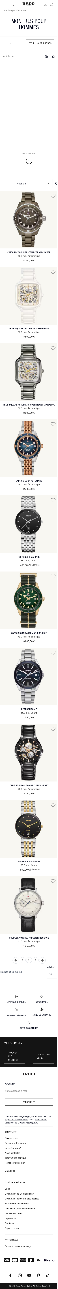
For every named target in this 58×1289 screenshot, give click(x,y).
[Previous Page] (16, 960)
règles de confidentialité (16, 1119)
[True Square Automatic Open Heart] (29, 296)
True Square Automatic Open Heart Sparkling (29, 404)
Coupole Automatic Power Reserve (29, 937)
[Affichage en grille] (46, 56)
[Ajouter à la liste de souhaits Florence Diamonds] (53, 500)
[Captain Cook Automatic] (29, 448)
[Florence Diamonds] (29, 524)
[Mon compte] (45, 4)
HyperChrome (29, 709)
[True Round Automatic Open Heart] (29, 752)
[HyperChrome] (29, 676)
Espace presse (12, 1228)
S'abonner (29, 1102)
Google (21, 1122)
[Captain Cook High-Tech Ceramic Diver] (29, 219)
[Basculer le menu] (6, 4)
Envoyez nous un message (18, 1246)
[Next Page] (42, 960)
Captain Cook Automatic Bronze (29, 633)
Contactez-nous (43, 1056)
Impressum (10, 1218)
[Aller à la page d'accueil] (28, 4)
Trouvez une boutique (15, 1157)
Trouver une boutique (13, 1056)
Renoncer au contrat (15, 1162)
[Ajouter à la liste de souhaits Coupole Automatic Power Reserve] (53, 881)
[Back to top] (29, 161)
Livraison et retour (14, 1213)
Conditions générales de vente (20, 1208)
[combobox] (9, 43)
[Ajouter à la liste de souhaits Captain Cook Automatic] (53, 424)
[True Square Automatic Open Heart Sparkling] (29, 372)
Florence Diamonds (29, 557)
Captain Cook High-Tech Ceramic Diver (29, 252)
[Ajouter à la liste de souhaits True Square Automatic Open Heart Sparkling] (53, 348)
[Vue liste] (53, 56)
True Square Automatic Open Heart (29, 328)
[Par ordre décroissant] (56, 183)
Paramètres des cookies (17, 1203)
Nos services (11, 1138)
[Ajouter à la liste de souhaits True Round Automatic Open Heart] (53, 729)
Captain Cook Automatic (29, 480)
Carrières (9, 1223)
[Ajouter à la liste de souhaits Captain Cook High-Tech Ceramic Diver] (53, 196)
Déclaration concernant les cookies (22, 1198)
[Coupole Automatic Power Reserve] (29, 905)
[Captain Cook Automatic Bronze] (29, 600)
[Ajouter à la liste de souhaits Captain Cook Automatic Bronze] (53, 576)
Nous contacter (12, 1152)
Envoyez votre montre (15, 1143)
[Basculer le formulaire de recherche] (12, 4)
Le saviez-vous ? (13, 1147)
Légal (7, 1188)
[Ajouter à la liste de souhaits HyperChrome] (53, 652)
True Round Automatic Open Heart (29, 785)
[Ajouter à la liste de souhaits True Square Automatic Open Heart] (53, 272)
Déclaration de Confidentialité (19, 1193)
